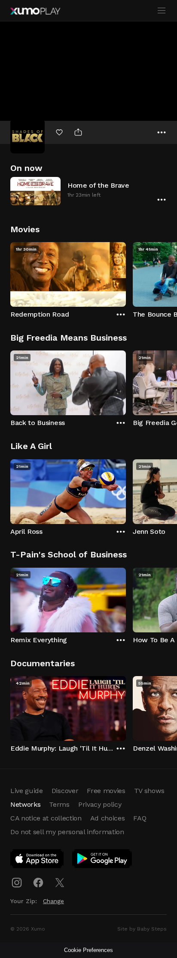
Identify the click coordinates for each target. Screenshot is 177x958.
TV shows (149, 791)
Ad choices (107, 818)
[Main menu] (161, 11)
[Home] (35, 11)
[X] (59, 882)
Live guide (26, 791)
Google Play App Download (102, 860)
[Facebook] (38, 882)
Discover (65, 791)
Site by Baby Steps (142, 929)
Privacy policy (100, 804)
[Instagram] (16, 882)
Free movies (106, 791)
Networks (25, 804)
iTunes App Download (37, 860)
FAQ (139, 818)
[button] (88, 191)
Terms (59, 804)
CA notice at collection (46, 818)
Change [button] (53, 901)
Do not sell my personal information (67, 832)
